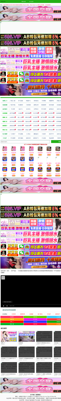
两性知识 (50, 129)
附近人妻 (12, 324)
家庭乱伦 (20, 129)
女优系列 (50, 113)
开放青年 (12, 316)
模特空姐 (27, 117)
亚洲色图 (43, 125)
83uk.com (3, 1)
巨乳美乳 (35, 121)
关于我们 (32, 394)
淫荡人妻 (27, 129)
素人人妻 (20, 117)
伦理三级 (43, 113)
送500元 (4, 175)
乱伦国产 (35, 117)
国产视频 (12, 113)
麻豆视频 (27, 113)
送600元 (40, 165)
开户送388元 (40, 175)
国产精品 (12, 121)
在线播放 (4, 314)
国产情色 (35, 319)
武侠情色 (43, 129)
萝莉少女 (50, 121)
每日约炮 (40, 154)
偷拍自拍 (12, 125)
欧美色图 (50, 125)
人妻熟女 (43, 121)
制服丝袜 (27, 125)
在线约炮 (35, 321)
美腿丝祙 (35, 316)
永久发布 (31, 1)
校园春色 (35, 129)
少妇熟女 (35, 125)
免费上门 (5, 154)
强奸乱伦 (27, 121)
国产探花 (43, 117)
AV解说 (20, 113)
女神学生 (12, 117)
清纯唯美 (20, 125)
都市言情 (12, 129)
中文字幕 (35, 113)
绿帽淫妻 (12, 319)
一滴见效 (5, 165)
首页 (8, 270)
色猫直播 (21, 343)
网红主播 (50, 117)
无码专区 (20, 121)
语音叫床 (35, 324)
